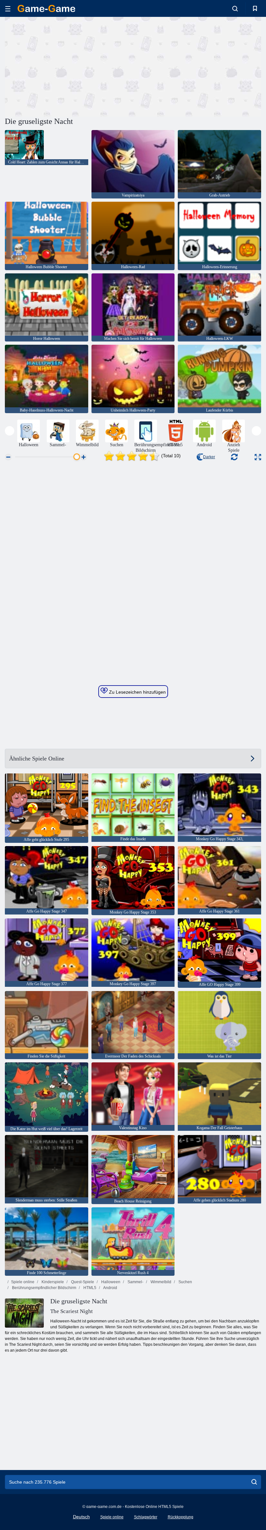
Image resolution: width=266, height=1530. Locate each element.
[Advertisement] (69, 65)
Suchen (184, 1282)
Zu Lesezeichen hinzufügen (137, 692)
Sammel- (135, 1282)
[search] (254, 1482)
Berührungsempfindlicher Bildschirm (43, 1287)
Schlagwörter (145, 1517)
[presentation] (9, 431)
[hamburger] (8, 8)
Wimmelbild (160, 1282)
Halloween (110, 1282)
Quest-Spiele (82, 1282)
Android (110, 1287)
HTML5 (89, 1287)
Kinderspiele (52, 1282)
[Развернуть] (258, 457)
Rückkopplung (180, 1517)
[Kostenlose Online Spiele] (46, 8)
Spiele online (22, 1282)
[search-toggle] (235, 8)
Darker (209, 457)
